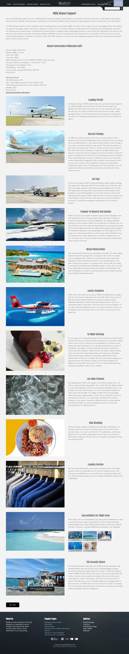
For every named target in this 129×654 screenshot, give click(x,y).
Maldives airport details (53, 622)
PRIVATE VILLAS (45, 4)
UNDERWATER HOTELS (88, 4)
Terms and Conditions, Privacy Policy (64, 646)
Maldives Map (49, 626)
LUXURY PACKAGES (19, 4)
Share (14, 605)
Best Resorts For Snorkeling (54, 635)
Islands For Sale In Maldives (54, 633)
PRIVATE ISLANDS (32, 4)
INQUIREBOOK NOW (118, 3)
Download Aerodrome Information (18, 92)
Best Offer (48, 624)
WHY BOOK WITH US (104, 4)
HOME (9, 4)
